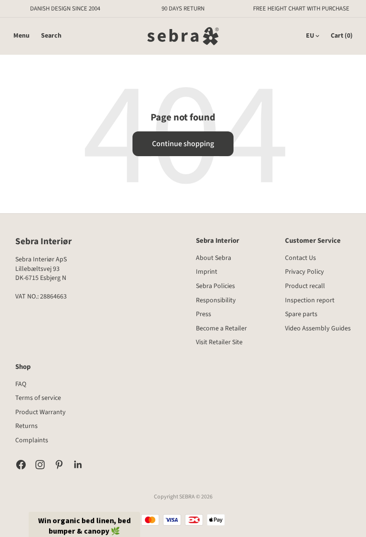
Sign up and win (267, 317)
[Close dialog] (337, 196)
